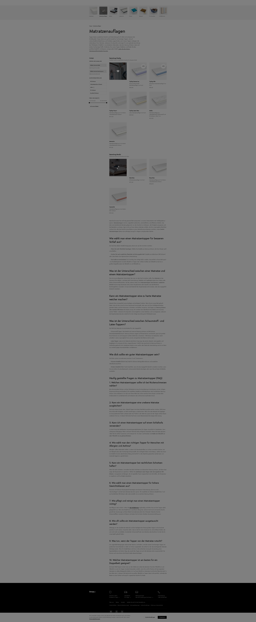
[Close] (158, 292)
